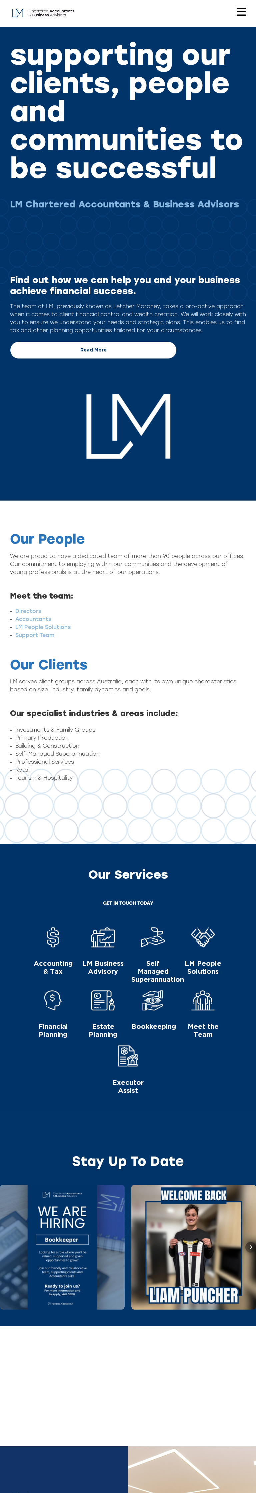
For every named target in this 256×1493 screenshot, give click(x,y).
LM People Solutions (43, 627)
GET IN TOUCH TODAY (128, 903)
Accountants (33, 619)
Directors (28, 611)
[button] (5, 1247)
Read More (93, 350)
